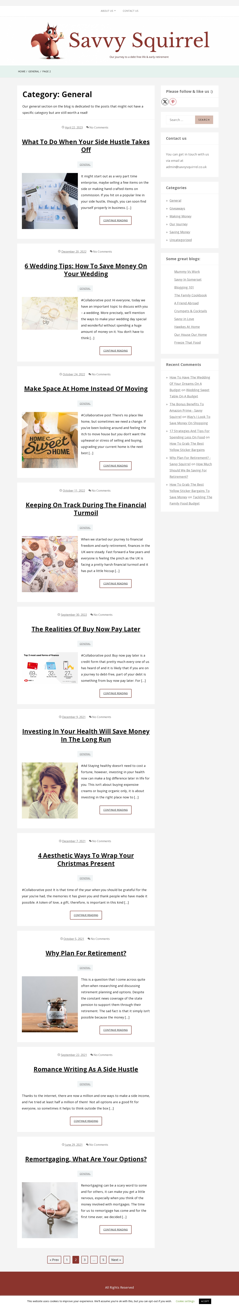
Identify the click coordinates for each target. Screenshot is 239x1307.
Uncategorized (181, 240)
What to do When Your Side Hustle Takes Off (86, 146)
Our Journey (179, 224)
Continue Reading (117, 222)
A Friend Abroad (186, 303)
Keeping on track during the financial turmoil (86, 509)
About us (107, 10)
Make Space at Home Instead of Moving (86, 388)
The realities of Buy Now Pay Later (85, 629)
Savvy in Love (184, 319)
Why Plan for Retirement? (86, 953)
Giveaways (177, 208)
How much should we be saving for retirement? (191, 470)
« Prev (54, 1260)
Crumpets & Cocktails (190, 311)
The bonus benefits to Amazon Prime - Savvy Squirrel (187, 410)
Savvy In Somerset (188, 279)
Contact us (130, 10)
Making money (180, 216)
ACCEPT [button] (205, 1301)
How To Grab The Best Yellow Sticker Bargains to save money (190, 490)
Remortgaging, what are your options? (86, 1159)
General (85, 164)
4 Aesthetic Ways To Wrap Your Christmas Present (86, 859)
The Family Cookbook (190, 295)
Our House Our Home (190, 334)
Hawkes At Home (187, 327)
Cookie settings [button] (185, 1301)
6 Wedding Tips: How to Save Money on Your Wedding (86, 270)
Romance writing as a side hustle (86, 1069)
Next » (116, 1260)
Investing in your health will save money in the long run (86, 735)
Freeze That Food (187, 342)
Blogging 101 (184, 287)
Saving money (180, 232)
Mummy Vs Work (187, 271)
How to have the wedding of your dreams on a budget (190, 383)
